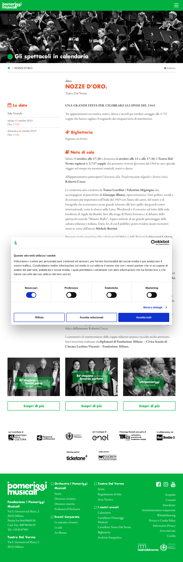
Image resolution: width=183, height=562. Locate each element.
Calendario (104, 512)
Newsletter (169, 505)
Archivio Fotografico (110, 537)
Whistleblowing (166, 515)
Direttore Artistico (65, 499)
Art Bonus (60, 532)
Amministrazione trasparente (158, 510)
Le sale (58, 527)
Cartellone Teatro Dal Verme (114, 527)
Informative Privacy (164, 526)
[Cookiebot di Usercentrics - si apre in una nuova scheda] (153, 242)
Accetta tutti (143, 317)
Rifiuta (39, 317)
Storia (58, 494)
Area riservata (167, 531)
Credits (171, 536)
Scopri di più (33, 406)
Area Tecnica (105, 499)
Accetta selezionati (91, 317)
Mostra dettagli (152, 307)
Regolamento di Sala (109, 494)
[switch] (71, 295)
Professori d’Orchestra (67, 509)
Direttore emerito (65, 504)
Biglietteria (104, 532)
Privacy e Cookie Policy (162, 520)
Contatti (170, 500)
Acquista (170, 494)
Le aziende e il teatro (66, 522)
